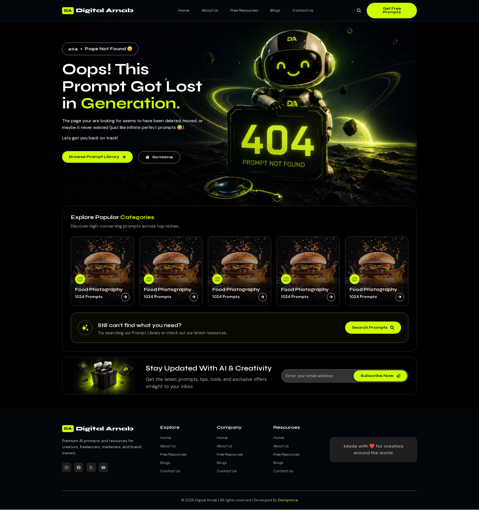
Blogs (275, 10)
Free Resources (244, 10)
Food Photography (99, 289)
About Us (210, 10)
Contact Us (302, 10)
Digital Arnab (105, 10)
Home (183, 10)
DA (68, 10)
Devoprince (288, 500)
